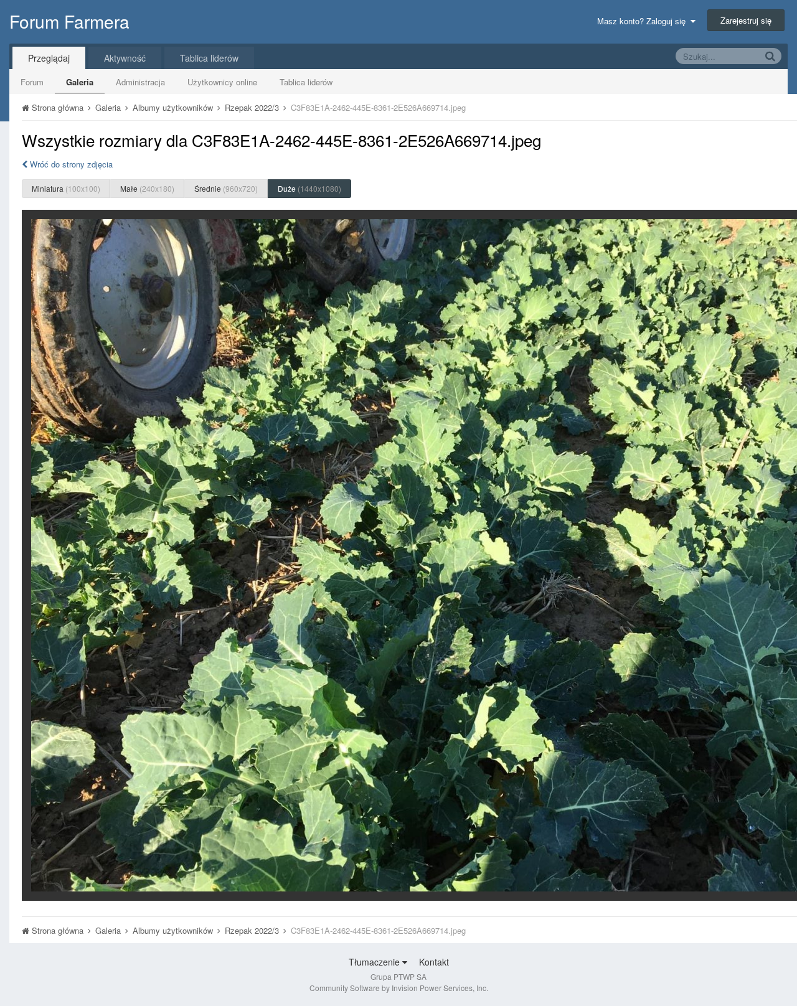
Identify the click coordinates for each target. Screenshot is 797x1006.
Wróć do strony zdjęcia (70, 164)
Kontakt (434, 962)
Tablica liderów (306, 82)
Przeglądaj (49, 58)
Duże (309, 188)
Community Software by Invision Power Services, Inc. (398, 987)
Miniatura (66, 188)
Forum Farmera (69, 21)
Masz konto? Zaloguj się (644, 21)
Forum (32, 82)
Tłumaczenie (375, 962)
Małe (147, 188)
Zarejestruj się (745, 20)
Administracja (140, 82)
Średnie (226, 188)
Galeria (79, 82)
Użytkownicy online (222, 82)
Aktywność (125, 58)
